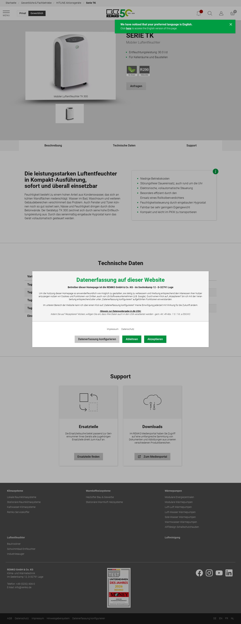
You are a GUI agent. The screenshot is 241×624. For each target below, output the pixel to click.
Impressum (113, 329)
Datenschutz (127, 329)
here (128, 28)
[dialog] (120, 312)
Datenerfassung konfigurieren (97, 339)
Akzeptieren (155, 339)
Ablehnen (132, 339)
